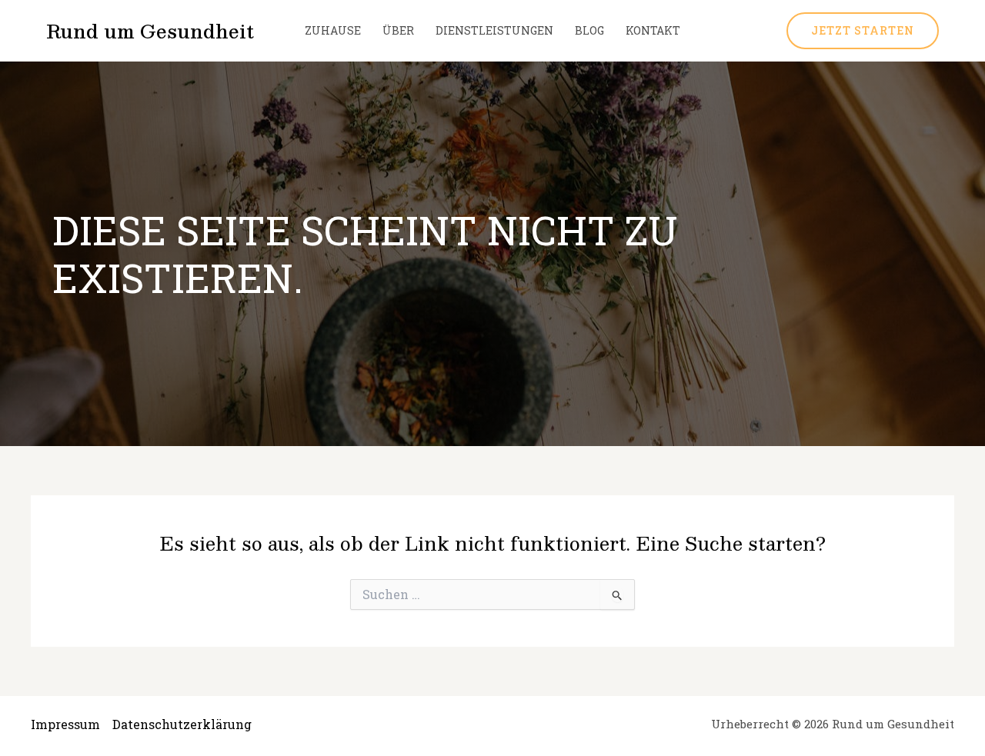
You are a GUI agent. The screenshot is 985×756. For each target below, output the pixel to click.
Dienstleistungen (494, 30)
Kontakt (653, 30)
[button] (862, 30)
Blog (589, 30)
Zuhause (333, 30)
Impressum (65, 724)
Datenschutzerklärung (182, 724)
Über (398, 30)
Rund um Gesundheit (150, 30)
